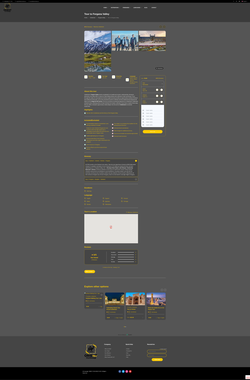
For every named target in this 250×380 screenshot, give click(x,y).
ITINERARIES (126, 7)
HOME (105, 7)
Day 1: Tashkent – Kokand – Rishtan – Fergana (97, 160)
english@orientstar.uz (21, 1)
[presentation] (162, 290)
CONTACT (153, 7)
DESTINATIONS (115, 7)
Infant (144, 101)
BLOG (145, 7)
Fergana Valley (101, 17)
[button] (124, 326)
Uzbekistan (92, 17)
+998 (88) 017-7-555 (8, 1)
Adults (144, 89)
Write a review (89, 271)
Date (144, 83)
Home (85, 17)
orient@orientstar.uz (34, 1)
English (245, 1)
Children (145, 95)
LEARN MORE (136, 7)
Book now (152, 131)
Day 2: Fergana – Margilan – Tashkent (95, 179)
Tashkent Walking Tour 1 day (94, 298)
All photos (160, 68)
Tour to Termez (131, 309)
